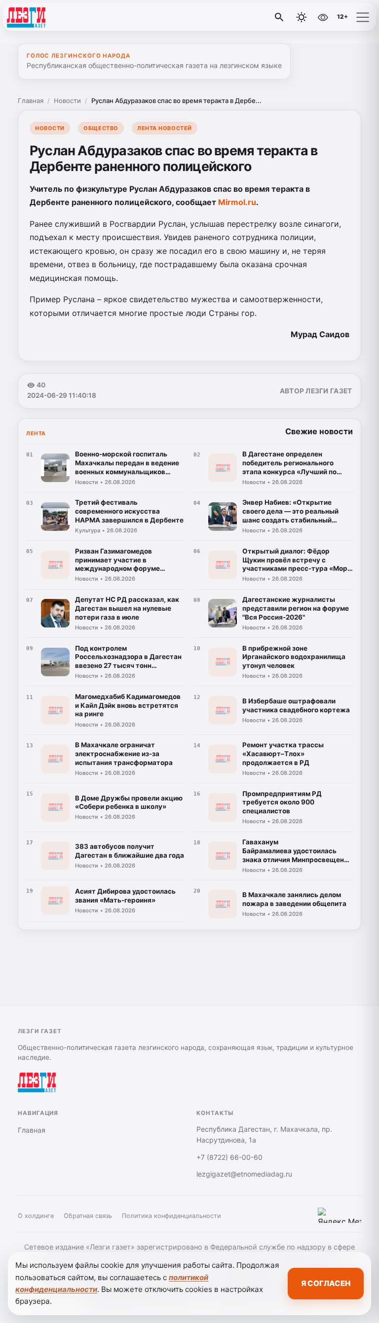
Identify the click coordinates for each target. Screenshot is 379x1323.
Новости (67, 100)
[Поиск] (279, 17)
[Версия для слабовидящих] (322, 17)
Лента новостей (164, 128)
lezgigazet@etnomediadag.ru (244, 1174)
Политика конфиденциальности (171, 1215)
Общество (100, 128)
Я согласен (325, 1283)
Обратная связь (88, 1215)
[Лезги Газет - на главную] (48, 17)
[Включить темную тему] (301, 17)
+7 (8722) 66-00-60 (229, 1157)
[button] (362, 17)
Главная (30, 100)
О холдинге (36, 1215)
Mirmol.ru (237, 202)
